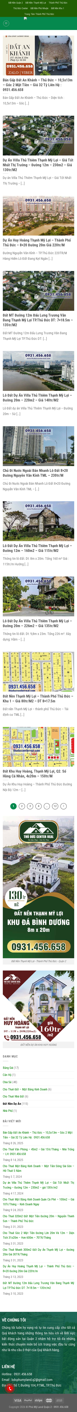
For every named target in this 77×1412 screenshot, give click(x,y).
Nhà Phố (8, 1111)
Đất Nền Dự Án (12, 1104)
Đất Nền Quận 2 (15, 2)
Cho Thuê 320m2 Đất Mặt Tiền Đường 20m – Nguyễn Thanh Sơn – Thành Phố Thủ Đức (38, 1218)
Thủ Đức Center (20, 8)
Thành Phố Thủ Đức (58, 2)
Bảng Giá (8, 1068)
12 (55, 806)
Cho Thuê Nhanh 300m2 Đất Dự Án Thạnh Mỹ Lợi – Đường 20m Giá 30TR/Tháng (38, 1252)
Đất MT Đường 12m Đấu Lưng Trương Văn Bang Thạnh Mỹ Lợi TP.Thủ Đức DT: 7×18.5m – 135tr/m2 (38, 1285)
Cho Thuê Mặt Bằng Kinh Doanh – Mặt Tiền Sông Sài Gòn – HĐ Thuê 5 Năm (38, 1168)
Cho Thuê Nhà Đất (13, 1096)
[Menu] (6, 23)
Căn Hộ (7, 1075)
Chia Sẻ (7, 1082)
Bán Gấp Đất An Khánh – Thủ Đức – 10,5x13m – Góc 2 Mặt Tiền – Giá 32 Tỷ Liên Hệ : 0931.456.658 (38, 1135)
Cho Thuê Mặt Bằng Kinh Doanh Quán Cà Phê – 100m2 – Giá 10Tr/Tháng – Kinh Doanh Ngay (38, 1202)
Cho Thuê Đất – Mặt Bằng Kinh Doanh (25, 1089)
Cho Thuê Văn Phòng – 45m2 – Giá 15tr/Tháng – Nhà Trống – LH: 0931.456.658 (38, 1152)
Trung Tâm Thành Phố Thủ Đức (39, 14)
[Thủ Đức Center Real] (38, 23)
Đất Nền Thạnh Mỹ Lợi (35, 2)
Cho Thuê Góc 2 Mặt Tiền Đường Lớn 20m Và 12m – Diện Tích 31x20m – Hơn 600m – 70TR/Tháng (38, 1235)
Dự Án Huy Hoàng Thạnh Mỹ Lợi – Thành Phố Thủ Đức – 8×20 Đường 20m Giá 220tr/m (38, 1269)
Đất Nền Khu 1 (57, 8)
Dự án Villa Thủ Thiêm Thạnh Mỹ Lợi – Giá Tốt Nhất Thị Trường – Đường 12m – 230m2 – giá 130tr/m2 (38, 1185)
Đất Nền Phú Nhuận (39, 8)
